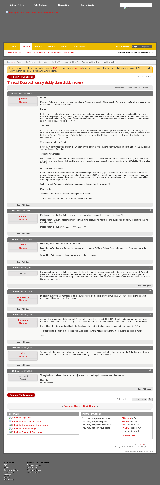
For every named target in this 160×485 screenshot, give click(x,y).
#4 (150, 267)
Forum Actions (54, 52)
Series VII (56, 62)
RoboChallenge (40, 5)
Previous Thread (72, 406)
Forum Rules (128, 435)
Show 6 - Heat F (71, 62)
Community (39, 52)
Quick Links (69, 52)
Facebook (37, 432)
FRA (14, 46)
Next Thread (89, 406)
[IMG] (125, 424)
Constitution (8, 472)
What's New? (78, 46)
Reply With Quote (23, 205)
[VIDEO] (126, 428)
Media (64, 46)
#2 (150, 210)
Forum (26, 46)
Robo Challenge (34, 470)
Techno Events (87, 5)
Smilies (125, 421)
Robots (39, 46)
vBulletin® (141, 445)
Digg (29, 417)
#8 (150, 370)
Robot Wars (43, 62)
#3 (150, 239)
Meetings (7, 475)
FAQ (21, 52)
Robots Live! (64, 5)
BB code (126, 418)
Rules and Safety (10, 470)
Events (51, 46)
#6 (150, 314)
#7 (150, 347)
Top (150, 399)
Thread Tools (119, 88)
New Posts (13, 52)
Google (33, 428)
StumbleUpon (42, 425)
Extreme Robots (17, 5)
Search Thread (134, 88)
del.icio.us (37, 421)
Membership (8, 480)
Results (6, 477)
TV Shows (30, 62)
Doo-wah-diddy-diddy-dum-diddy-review (51, 82)
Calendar (29, 52)
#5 (150, 291)
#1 (150, 93)
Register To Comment (21, 76)
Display (146, 88)
